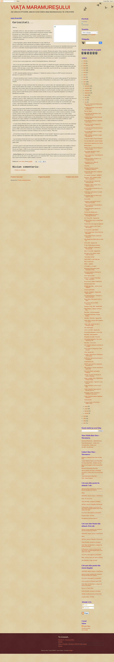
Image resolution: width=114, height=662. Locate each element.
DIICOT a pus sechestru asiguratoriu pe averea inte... (93, 364)
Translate (93, 34)
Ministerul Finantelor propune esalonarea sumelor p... (91, 168)
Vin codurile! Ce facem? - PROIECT (93, 175)
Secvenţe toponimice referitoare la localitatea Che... (92, 272)
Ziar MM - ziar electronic (87, 447)
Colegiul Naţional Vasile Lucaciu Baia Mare (92, 460)
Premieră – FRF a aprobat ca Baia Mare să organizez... (92, 178)
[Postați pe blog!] (40, 161)
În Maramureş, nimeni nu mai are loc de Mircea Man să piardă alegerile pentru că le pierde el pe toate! (92, 508)
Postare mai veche (72, 177)
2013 (84, 79)
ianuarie (87, 413)
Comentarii (86, 607)
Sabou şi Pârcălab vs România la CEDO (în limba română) (72, 644)
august (86, 95)
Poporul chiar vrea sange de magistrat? (93, 224)
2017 (84, 70)
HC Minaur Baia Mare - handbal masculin (91, 463)
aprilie (86, 406)
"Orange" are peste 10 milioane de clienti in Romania (92, 375)
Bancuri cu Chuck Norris (87, 588)
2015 (84, 75)
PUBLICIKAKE (88, 400)
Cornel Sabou (84, 21)
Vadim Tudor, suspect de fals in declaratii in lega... (92, 324)
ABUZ (83, 493)
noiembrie (87, 88)
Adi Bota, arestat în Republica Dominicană (92, 504)
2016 (84, 72)
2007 (84, 423)
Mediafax (60, 642)
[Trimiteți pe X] (42, 161)
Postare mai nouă (16, 177)
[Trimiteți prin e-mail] (39, 161)
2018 (84, 68)
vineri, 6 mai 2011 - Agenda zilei (92, 330)
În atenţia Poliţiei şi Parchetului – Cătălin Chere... (92, 403)
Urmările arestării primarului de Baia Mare (92, 594)
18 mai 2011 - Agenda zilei (90, 243)
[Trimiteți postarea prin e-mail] (36, 161)
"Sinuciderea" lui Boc (89, 257)
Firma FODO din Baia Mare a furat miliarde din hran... (92, 114)
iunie (86, 99)
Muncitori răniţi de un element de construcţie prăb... (92, 181)
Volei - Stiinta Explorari (87, 478)
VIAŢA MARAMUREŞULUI (40, 7)
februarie (87, 411)
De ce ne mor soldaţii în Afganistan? (93, 281)
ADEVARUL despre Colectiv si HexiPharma (92, 495)
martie (86, 408)
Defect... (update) (88, 263)
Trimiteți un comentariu (20, 170)
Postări (85, 605)
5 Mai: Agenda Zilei (89, 352)
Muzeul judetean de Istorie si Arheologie (91, 470)
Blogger (71, 650)
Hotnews (60, 646)
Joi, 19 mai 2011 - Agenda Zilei (91, 218)
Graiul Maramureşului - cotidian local (90, 443)
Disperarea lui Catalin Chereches (92, 336)
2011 (84, 84)
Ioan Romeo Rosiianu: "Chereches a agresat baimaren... (93, 296)
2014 (84, 77)
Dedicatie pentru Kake (89, 283)
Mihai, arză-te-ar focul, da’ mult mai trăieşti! (92, 557)
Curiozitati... (87, 165)
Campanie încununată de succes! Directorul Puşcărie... (92, 202)
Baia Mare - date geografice (91, 334)
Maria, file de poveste (87, 498)
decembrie (87, 86)
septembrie (87, 93)
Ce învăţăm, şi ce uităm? (90, 266)
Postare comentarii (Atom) (24, 180)
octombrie (87, 90)
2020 (84, 63)
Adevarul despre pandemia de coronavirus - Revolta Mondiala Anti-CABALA (92, 489)
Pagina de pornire (44, 177)
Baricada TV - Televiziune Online (66, 640)
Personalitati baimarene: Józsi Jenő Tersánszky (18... (93, 340)
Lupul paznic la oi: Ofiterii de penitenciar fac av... (91, 163)
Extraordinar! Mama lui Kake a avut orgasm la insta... (92, 196)
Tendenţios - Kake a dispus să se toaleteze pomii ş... (92, 185)
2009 (84, 418)
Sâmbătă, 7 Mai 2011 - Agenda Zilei (92, 318)
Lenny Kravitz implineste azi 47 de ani (93, 143)
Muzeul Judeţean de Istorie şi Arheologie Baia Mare (91, 215)
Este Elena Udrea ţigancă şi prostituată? (91, 512)
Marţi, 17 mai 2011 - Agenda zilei (92, 251)
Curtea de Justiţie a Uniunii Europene (93, 138)
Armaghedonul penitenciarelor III (89, 518)
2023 (84, 61)
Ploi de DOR (87, 199)
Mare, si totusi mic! (89, 261)
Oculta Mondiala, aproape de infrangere (91, 501)
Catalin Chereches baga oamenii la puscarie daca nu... (92, 390)
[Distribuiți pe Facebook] (43, 161)
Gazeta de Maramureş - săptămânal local (92, 440)
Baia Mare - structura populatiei (91, 312)
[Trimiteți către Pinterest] (45, 161)
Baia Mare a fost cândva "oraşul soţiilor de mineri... (92, 254)
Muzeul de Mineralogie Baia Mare (90, 468)
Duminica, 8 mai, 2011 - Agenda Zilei (93, 306)
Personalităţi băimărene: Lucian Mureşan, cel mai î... (91, 152)
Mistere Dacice (88, 145)
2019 (84, 65)
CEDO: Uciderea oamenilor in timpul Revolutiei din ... (93, 135)
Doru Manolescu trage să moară (89, 560)
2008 (84, 420)
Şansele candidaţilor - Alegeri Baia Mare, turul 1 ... (92, 292)
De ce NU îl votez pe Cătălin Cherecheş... (91, 303)
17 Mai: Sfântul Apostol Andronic (92, 245)
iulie (86, 97)
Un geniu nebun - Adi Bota (88, 515)
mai (86, 102)
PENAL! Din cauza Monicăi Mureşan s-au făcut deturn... (93, 148)
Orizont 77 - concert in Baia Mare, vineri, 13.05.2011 (92, 278)
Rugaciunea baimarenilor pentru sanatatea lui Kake (91, 269)
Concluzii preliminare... (89, 289)
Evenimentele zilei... (89, 361)
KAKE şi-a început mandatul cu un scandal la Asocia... (92, 159)
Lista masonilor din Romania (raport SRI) (91, 581)
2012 (84, 81)
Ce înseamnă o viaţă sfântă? (91, 229)
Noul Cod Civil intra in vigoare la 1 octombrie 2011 (92, 125)
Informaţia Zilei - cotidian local (89, 445)
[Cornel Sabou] (82, 23)
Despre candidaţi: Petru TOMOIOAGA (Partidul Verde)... (93, 379)
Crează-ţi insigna (85, 24)
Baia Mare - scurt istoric (90, 342)
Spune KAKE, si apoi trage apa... (92, 259)
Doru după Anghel (88, 327)
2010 (84, 416)
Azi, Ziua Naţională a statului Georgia (93, 141)
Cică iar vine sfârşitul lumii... (91, 212)
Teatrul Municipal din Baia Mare (89, 476)
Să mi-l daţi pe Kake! (89, 275)
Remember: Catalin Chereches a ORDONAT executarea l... (92, 393)
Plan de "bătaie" (88, 111)
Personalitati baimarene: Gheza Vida (93, 332)
